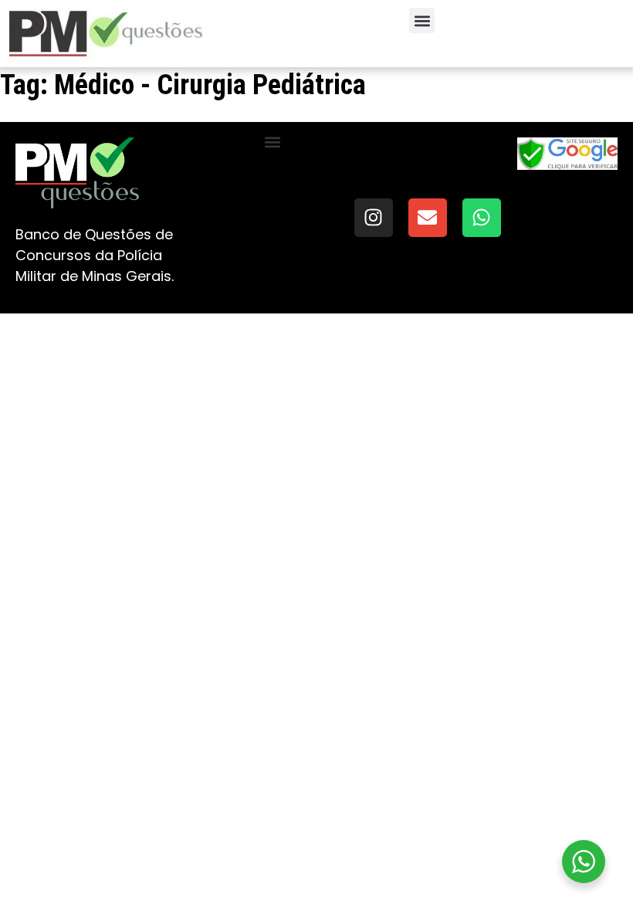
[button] (422, 20)
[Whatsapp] (481, 217)
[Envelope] (427, 217)
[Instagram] (373, 217)
